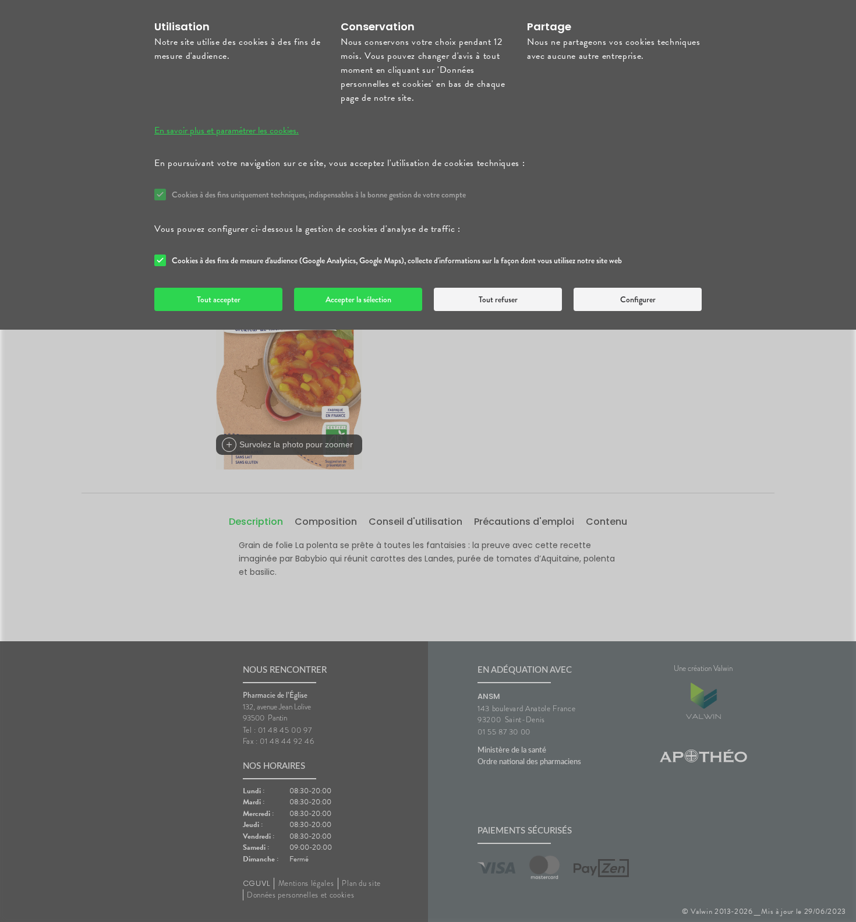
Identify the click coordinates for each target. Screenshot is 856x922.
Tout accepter (218, 299)
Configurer (638, 299)
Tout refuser (498, 299)
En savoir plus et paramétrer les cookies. (226, 130)
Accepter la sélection (358, 299)
